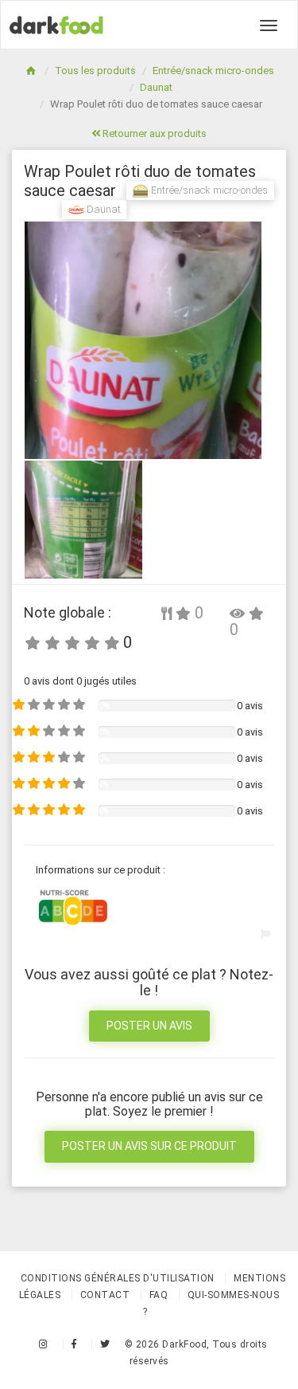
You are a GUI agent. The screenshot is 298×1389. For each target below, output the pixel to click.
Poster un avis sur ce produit (149, 1146)
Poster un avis (149, 1025)
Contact (105, 1295)
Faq (158, 1295)
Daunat (156, 87)
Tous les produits (95, 71)
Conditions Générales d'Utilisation (118, 1278)
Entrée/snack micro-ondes (213, 71)
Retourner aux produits (153, 133)
